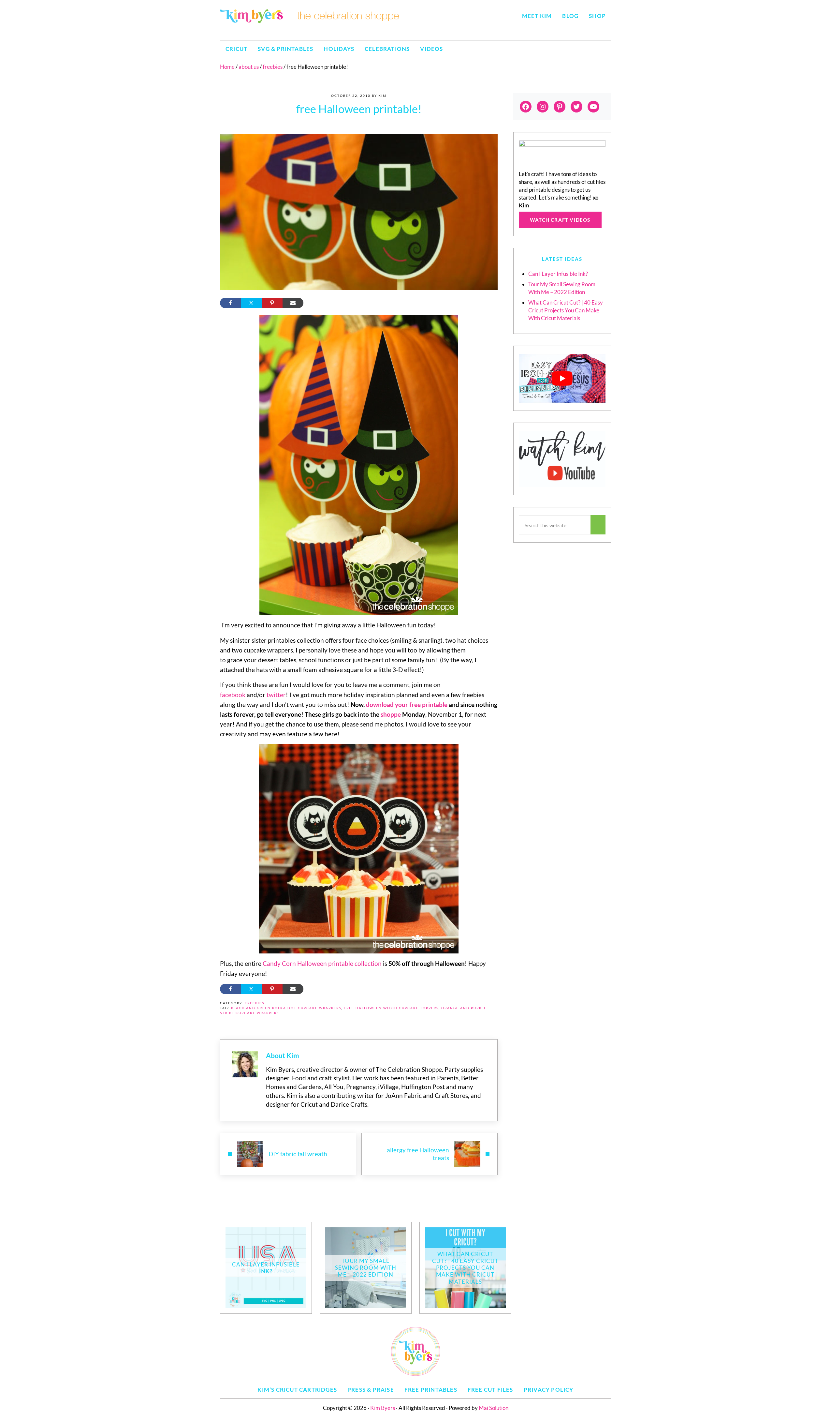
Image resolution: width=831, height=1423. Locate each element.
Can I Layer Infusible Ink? (558, 273)
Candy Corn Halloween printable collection (322, 963)
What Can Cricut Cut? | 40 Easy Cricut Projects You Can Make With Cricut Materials (565, 310)
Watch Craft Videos (560, 220)
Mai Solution (493, 1407)
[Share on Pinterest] (272, 303)
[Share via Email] (293, 303)
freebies (254, 1003)
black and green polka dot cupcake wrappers (286, 1008)
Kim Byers (382, 1407)
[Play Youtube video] (562, 378)
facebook (232, 694)
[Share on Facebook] (230, 303)
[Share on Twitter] (251, 303)
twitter (276, 694)
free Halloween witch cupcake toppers (391, 1008)
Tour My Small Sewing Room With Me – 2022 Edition (365, 1267)
